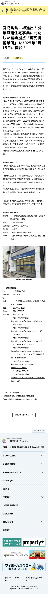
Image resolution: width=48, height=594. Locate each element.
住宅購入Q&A (8, 480)
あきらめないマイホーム (12, 472)
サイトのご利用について (34, 579)
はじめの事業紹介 (9, 463)
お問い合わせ (8, 521)
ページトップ (38, 431)
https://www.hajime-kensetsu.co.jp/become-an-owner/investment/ (22, 364)
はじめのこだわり (9, 455)
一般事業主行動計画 (10, 505)
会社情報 (6, 497)
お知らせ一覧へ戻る (22, 415)
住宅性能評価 (8, 513)
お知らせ (7, 11)
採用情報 (6, 530)
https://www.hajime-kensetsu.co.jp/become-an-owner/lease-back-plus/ (28, 377)
